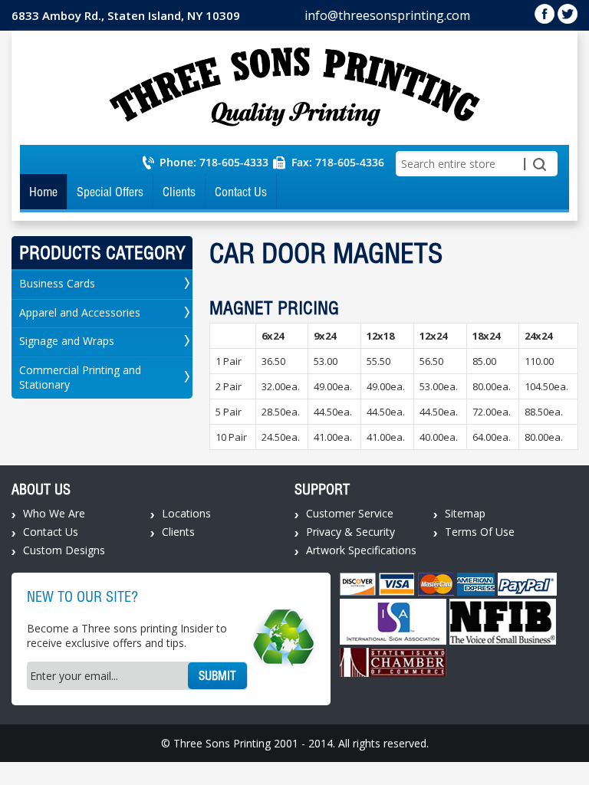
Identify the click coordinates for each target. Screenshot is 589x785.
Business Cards (57, 283)
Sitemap (465, 513)
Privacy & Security (350, 531)
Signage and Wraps (66, 340)
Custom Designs (64, 550)
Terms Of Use (480, 531)
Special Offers (110, 191)
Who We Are (54, 513)
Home (43, 191)
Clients (179, 191)
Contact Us (241, 191)
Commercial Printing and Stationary (80, 377)
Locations (186, 513)
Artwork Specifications (361, 550)
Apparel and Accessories (79, 312)
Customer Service (349, 513)
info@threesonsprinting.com (387, 15)
